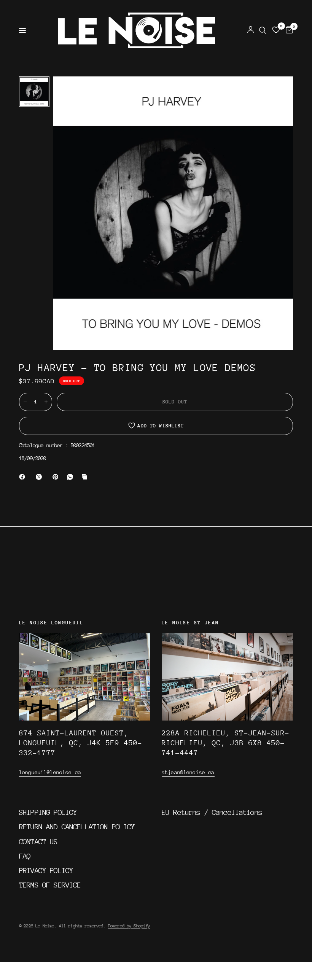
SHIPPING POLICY (48, 812)
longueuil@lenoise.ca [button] (50, 772)
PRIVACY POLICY (46, 870)
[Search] (262, 30)
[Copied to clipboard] (86, 476)
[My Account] (250, 30)
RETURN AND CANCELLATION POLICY (77, 826)
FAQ (24, 856)
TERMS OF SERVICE (50, 885)
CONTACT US (38, 841)
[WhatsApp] (71, 476)
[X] (40, 476)
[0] (288, 30)
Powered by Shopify (129, 926)
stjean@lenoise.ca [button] (188, 772)
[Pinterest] (57, 476)
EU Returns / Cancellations (212, 812)
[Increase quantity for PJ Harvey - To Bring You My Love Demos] (46, 402)
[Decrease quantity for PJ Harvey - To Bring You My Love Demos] (25, 402)
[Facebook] (23, 476)
